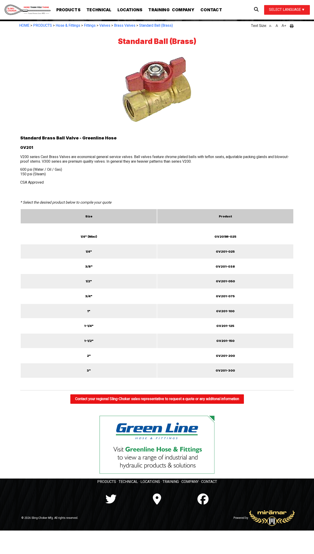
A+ (284, 26)
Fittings (90, 25)
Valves (104, 25)
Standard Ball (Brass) (156, 25)
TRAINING (171, 482)
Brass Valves (124, 25)
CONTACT (209, 482)
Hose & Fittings (68, 25)
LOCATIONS (150, 482)
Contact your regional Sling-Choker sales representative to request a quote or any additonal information (157, 399)
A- (270, 26)
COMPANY (190, 482)
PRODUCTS (42, 25)
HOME (24, 25)
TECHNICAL (128, 482)
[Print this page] (291, 25)
